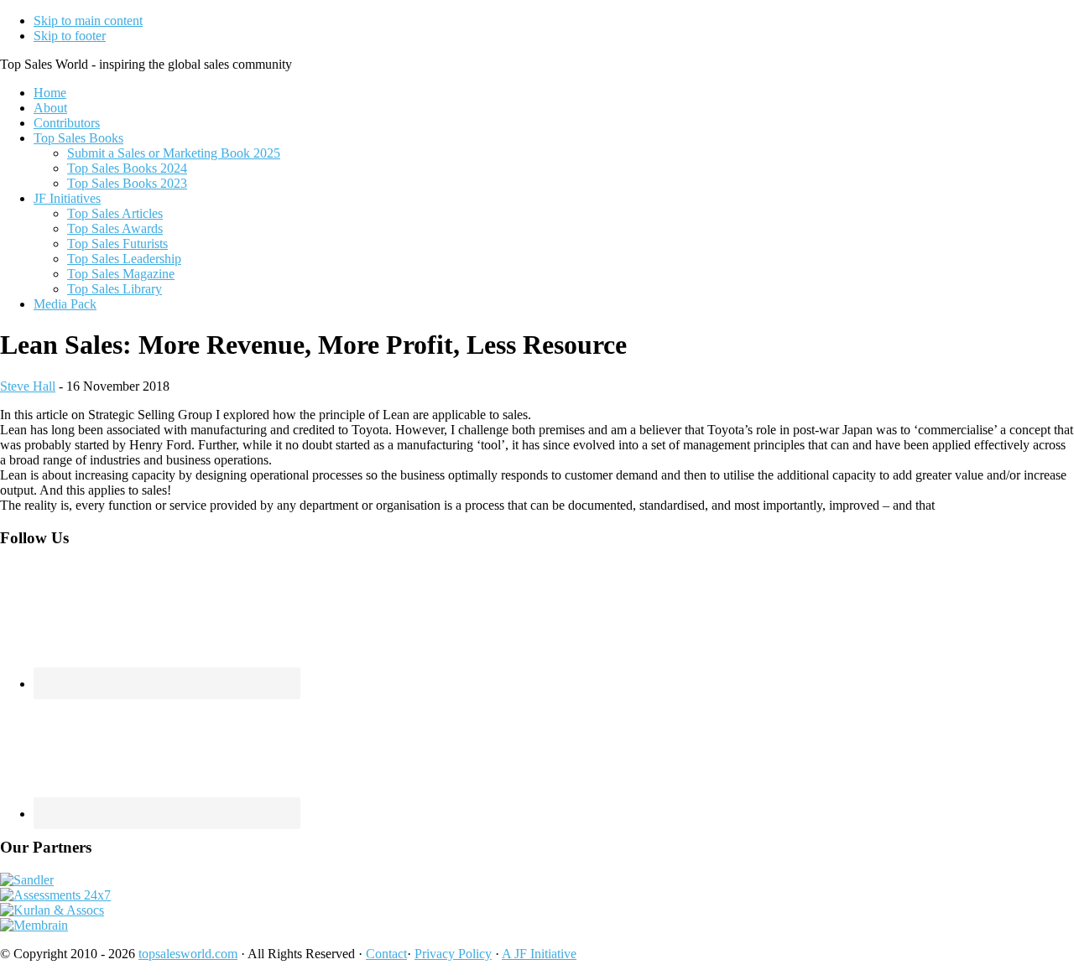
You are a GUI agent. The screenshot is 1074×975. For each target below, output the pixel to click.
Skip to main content (88, 20)
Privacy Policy (453, 953)
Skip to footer (70, 36)
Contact (386, 953)
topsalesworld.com (187, 953)
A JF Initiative (539, 953)
